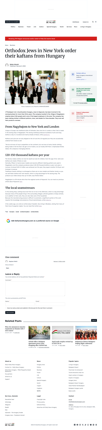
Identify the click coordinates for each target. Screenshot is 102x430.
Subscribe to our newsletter (12, 21)
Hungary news (41, 364)
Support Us (85, 22)
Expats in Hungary (74, 377)
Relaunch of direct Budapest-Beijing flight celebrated (85, 342)
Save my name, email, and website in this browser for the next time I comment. (29, 308)
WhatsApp (8, 402)
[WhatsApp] (88, 425)
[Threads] (96, 425)
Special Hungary (52, 26)
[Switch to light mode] (96, 22)
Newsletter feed (9, 399)
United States (35, 211)
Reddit (7, 407)
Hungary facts (73, 380)
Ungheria (39, 388)
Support (7, 379)
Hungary (11, 211)
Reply (7, 268)
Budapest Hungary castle (76, 388)
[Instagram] (80, 425)
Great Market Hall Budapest (77, 385)
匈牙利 (38, 391)
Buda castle (72, 391)
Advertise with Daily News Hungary (47, 407)
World (61, 26)
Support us (79, 120)
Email (38, 301)
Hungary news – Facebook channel (14, 415)
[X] (82, 425)
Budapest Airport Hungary (76, 383)
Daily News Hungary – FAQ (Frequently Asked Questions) (18, 370)
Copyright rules (41, 399)
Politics (13, 26)
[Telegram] (91, 425)
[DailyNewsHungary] (51, 21)
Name (7, 301)
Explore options (80, 79)
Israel (17, 211)
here (20, 181)
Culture (41, 26)
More (75, 26)
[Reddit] (93, 425)
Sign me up (91, 100)
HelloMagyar (76, 22)
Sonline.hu (46, 134)
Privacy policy (41, 402)
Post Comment (10, 312)
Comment (8, 280)
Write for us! (8, 376)
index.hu (48, 200)
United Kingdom (25, 211)
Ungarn (39, 385)
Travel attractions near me (76, 372)
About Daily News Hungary (12, 364)
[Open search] (93, 22)
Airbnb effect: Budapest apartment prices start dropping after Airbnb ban (38, 343)
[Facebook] (77, 425)
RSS (6, 410)
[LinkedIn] (74, 425)
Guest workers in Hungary (76, 375)
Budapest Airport (73, 367)
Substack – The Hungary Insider (14, 412)
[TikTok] (85, 425)
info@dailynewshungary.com (77, 401)
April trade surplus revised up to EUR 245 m (62, 342)
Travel (28, 26)
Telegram (7, 404)
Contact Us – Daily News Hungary (14, 367)
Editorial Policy (41, 404)
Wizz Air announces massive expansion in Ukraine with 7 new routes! (15, 329)
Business (21, 26)
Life (35, 26)
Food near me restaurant (76, 370)
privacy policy (83, 103)
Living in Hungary (85, 26)
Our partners (8, 374)
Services (69, 26)
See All (94, 320)
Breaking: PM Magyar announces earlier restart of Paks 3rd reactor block (32, 38)
